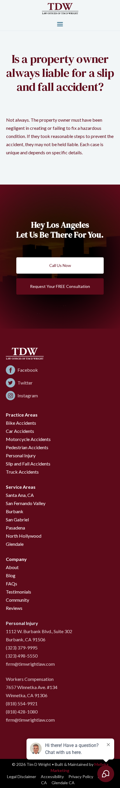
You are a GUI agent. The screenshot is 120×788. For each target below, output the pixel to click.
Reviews (14, 608)
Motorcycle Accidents (28, 439)
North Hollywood (23, 536)
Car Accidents (20, 431)
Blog (10, 575)
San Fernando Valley (25, 503)
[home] (60, 8)
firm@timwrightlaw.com (30, 664)
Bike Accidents (21, 423)
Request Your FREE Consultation (60, 286)
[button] (60, 23)
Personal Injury (21, 455)
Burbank (14, 511)
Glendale (15, 544)
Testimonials (18, 591)
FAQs (11, 583)
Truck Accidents (22, 471)
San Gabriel (17, 519)
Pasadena (15, 527)
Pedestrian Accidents (27, 447)
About (12, 567)
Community (17, 600)
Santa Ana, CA (20, 495)
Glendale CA (63, 782)
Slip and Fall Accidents (28, 463)
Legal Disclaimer (21, 776)
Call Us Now (60, 265)
